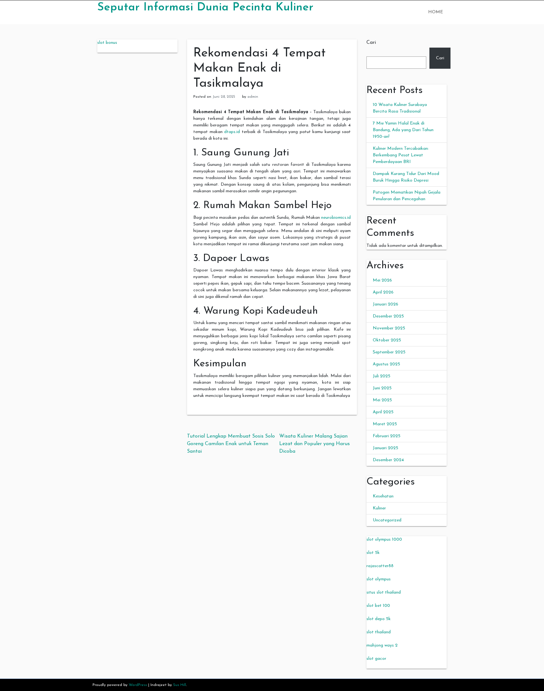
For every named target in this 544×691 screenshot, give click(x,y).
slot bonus (107, 42)
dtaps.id (232, 132)
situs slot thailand (383, 592)
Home (435, 12)
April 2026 (383, 292)
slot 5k (373, 552)
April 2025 (383, 412)
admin (252, 97)
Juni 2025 (382, 388)
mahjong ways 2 (382, 645)
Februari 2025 (386, 436)
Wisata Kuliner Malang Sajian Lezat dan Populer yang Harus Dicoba (314, 444)
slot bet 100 (378, 605)
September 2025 (389, 352)
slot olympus (378, 579)
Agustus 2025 (386, 364)
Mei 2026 (382, 280)
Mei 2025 (382, 400)
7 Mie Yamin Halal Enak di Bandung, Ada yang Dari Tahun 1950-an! (403, 130)
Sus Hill (179, 685)
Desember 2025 (388, 316)
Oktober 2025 (387, 340)
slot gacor (376, 658)
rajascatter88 (380, 566)
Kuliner (379, 508)
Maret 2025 (385, 424)
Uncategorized (387, 520)
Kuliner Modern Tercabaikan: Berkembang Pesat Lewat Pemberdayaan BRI (401, 155)
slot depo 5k (378, 619)
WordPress (138, 685)
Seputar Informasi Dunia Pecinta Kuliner (205, 7)
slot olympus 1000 (384, 539)
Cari (371, 42)
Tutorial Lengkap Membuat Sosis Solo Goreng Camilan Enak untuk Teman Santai (231, 444)
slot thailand (378, 632)
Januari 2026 (385, 304)
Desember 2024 (388, 460)
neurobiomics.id (336, 217)
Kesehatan (383, 496)
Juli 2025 (381, 376)
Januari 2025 (385, 448)
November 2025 (389, 328)
